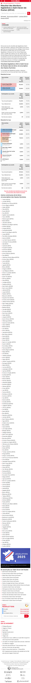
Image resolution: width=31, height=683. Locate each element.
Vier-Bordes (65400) (7, 469)
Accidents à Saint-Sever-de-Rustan (11, 587)
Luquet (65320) (6, 292)
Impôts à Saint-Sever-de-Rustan (10, 581)
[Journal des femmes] (8, 672)
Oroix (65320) (5, 459)
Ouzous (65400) (6, 392)
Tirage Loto (5, 636)
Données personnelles (23, 662)
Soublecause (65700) (7, 403)
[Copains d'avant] (8, 678)
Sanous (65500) (6, 465)
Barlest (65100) (6, 326)
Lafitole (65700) (6, 290)
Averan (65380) (6, 482)
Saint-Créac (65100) (7, 463)
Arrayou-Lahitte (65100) (8, 455)
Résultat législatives (9, 3)
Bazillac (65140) (6, 307)
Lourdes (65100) (6, 201)
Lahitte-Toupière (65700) (8, 361)
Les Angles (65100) (7, 428)
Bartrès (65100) (6, 274)
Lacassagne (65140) (7, 369)
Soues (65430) (5, 211)
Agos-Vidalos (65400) (7, 303)
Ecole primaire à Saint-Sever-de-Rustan (12, 573)
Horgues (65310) (6, 228)
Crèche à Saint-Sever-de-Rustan (10, 577)
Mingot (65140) (6, 453)
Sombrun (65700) (6, 396)
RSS (11, 662)
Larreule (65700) (6, 305)
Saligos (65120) (6, 477)
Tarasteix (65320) (6, 355)
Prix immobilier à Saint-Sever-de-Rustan (12, 598)
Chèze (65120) (5, 513)
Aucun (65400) (6, 357)
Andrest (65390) (6, 226)
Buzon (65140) (5, 492)
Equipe (12, 661)
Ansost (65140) (6, 509)
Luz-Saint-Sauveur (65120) (8, 240)
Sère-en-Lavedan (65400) (8, 480)
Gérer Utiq (17, 664)
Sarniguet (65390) (6, 363)
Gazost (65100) (6, 427)
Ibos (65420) (5, 213)
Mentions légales (23, 664)
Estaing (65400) (6, 471)
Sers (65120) (5, 450)
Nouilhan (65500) (6, 384)
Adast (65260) (5, 338)
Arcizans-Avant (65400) (8, 299)
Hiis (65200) (5, 353)
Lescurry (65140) (6, 407)
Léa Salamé (5, 634)
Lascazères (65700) (7, 332)
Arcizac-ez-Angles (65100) (8, 373)
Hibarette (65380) (6, 382)
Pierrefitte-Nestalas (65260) (9, 236)
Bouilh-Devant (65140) (8, 536)
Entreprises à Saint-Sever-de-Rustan (11, 596)
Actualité (5, 609)
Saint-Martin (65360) (7, 286)
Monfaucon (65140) (7, 394)
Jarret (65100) (5, 336)
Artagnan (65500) (6, 269)
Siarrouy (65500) (6, 278)
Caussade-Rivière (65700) (8, 461)
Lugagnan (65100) (6, 405)
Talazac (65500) (6, 496)
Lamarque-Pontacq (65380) (9, 242)
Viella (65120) (5, 488)
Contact (28, 661)
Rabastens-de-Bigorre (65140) (10, 224)
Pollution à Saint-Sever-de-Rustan (11, 591)
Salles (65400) (5, 365)
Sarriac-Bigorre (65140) (8, 349)
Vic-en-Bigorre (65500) (8, 205)
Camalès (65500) (6, 309)
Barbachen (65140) (7, 519)
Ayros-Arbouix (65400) (8, 319)
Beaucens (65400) (7, 296)
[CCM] (22, 672)
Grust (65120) (5, 525)
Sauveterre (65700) (7, 415)
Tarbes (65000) (6, 199)
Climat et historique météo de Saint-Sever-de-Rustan (16, 585)
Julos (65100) (5, 280)
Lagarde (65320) (6, 265)
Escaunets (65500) (7, 436)
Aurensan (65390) (6, 249)
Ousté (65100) (5, 532)
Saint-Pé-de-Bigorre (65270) (9, 232)
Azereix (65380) (6, 238)
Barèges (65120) (6, 430)
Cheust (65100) (6, 486)
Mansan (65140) (5, 18)
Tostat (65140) (5, 263)
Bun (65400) (5, 413)
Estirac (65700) (6, 448)
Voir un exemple (24, 609)
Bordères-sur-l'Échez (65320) (9, 203)
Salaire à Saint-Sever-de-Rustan (10, 579)
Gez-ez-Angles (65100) (8, 538)
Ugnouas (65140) (6, 479)
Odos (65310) (5, 209)
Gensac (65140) (6, 484)
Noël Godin (5, 630)
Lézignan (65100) (6, 317)
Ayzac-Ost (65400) (7, 276)
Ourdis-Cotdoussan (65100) (9, 521)
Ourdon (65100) (6, 546)
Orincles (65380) (6, 311)
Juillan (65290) (6, 207)
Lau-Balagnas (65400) (7, 271)
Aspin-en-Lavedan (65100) (9, 342)
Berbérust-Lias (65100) (8, 517)
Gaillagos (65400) (6, 432)
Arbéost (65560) (6, 500)
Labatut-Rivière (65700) (8, 301)
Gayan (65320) (6, 359)
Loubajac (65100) (6, 282)
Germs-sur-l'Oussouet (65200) (10, 457)
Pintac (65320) (6, 540)
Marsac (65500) (6, 378)
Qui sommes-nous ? (5, 661)
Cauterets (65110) (6, 245)
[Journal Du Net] (8, 675)
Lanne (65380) (6, 261)
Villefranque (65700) (7, 498)
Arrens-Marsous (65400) (8, 253)
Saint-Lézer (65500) (7, 288)
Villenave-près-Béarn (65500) (9, 504)
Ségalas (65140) (6, 490)
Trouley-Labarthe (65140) (8, 452)
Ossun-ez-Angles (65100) (8, 511)
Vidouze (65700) (6, 386)
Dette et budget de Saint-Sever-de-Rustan (13, 583)
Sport (4, 611)
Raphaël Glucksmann (8, 632)
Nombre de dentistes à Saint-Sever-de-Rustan (14, 594)
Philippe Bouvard (6, 626)
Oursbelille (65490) (7, 230)
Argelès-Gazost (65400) (8, 215)
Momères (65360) (6, 251)
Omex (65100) (5, 388)
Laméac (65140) (23, 16)
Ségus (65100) (5, 351)
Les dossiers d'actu (8, 613)
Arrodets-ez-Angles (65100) (9, 442)
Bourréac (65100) (6, 438)
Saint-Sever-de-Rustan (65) (9, 571)
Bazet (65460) (5, 220)
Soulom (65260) (6, 344)
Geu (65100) (5, 398)
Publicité (24, 661)
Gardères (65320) (6, 284)
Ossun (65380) (6, 217)
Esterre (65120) (6, 400)
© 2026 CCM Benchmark (19, 665)
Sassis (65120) (5, 505)
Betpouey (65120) (6, 494)
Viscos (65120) (5, 534)
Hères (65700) (6, 467)
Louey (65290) (5, 234)
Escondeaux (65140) (7, 346)
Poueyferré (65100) (7, 247)
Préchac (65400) (6, 380)
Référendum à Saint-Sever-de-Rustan (12, 600)
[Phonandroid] (22, 681)
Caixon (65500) (6, 324)
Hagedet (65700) (6, 527)
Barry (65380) (5, 425)
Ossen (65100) (6, 376)
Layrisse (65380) (6, 371)
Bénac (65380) (6, 267)
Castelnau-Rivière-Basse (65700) (10, 257)
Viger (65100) (5, 421)
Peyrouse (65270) (6, 348)
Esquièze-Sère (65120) (8, 297)
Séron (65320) (5, 330)
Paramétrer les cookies (9, 664)
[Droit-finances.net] (22, 675)
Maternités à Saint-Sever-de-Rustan (11, 575)
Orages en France (6, 628)
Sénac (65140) (5, 340)
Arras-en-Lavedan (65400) (8, 272)
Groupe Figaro (10, 665)
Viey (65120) (5, 542)
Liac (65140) (5, 390)
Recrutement (15, 662)
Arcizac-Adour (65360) (7, 259)
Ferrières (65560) (6, 473)
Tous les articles (6, 662)
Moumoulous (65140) (12, 16)
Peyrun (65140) (6, 446)
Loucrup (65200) (6, 367)
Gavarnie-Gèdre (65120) (8, 323)
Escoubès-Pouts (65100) (8, 475)
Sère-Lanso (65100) (7, 531)
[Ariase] (8, 681)
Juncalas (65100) (6, 401)
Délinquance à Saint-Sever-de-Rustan (12, 589)
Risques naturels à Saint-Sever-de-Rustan (13, 592)
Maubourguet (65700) (7, 219)
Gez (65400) (5, 328)
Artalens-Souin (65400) (8, 423)
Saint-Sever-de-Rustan (22, 27)
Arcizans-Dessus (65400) (8, 440)
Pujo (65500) (5, 255)
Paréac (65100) (6, 502)
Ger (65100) (5, 409)
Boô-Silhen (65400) (7, 334)
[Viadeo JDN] (22, 678)
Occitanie (17, 3)
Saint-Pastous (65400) (8, 419)
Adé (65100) (5, 244)
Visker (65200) (6, 315)
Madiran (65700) (6, 294)
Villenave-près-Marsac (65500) (10, 444)
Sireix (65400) (5, 507)
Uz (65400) (5, 529)
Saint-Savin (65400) (7, 313)
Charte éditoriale (17, 661)
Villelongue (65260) (7, 321)
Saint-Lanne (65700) (7, 434)
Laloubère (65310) (6, 222)
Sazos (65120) (5, 411)
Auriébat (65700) (6, 375)
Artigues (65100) (6, 544)
